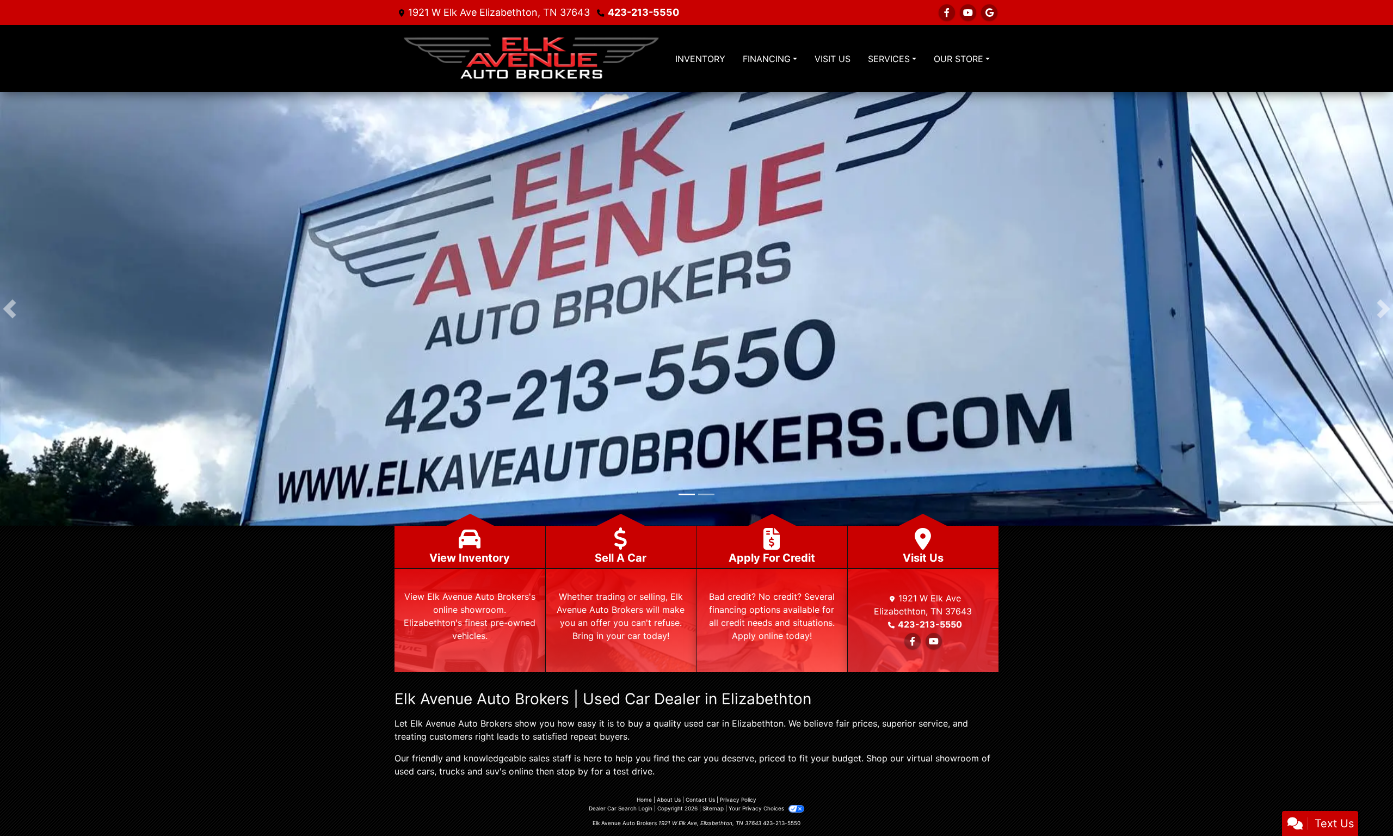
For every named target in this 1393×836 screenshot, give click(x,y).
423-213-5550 (643, 12)
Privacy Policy (738, 801)
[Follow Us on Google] (989, 12)
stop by (572, 773)
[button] (9, 309)
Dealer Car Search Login (620, 810)
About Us (669, 801)
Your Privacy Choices (757, 810)
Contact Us (700, 801)
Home (644, 801)
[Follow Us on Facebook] (947, 12)
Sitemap (713, 810)
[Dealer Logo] (531, 58)
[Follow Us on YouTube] (968, 12)
